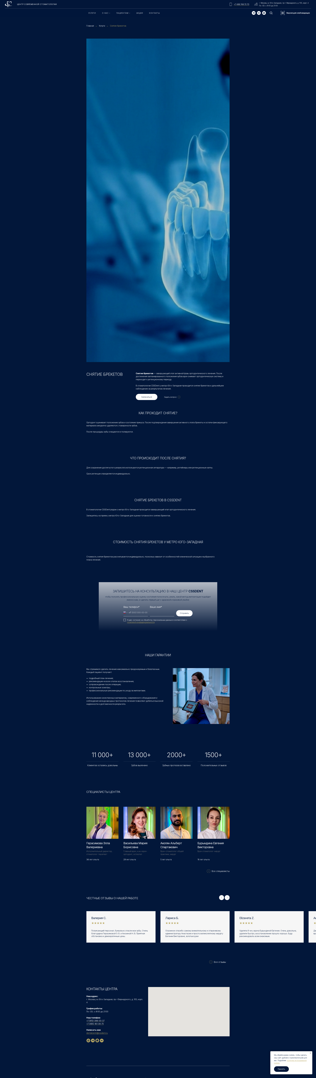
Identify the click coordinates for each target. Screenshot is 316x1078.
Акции (139, 13)
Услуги (92, 13)
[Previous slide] (221, 897)
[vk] (259, 13)
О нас (105, 13)
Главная (90, 26)
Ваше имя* (156, 606)
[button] (271, 12)
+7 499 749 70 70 (241, 4)
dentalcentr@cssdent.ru (97, 1033)
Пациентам (122, 13)
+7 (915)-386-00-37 (95, 1020)
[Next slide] (227, 897)
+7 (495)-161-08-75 (95, 1024)
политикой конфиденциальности (141, 622)
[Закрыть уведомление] (310, 1053)
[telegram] (254, 13)
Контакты (154, 13)
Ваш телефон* (131, 606)
